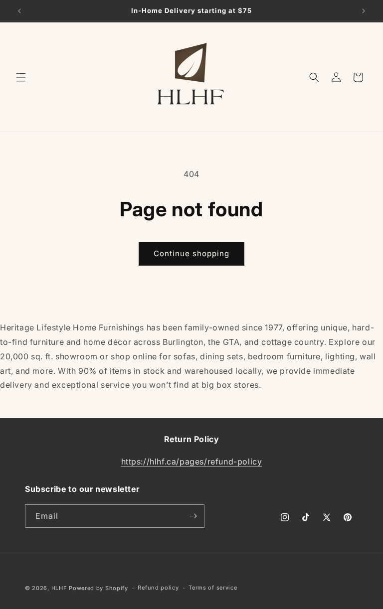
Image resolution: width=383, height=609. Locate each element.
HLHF (59, 588)
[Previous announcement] (19, 11)
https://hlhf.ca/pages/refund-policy (191, 461)
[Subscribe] (193, 516)
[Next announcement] (364, 11)
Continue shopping (191, 253)
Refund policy (158, 587)
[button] (21, 77)
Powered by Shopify (98, 588)
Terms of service (213, 587)
